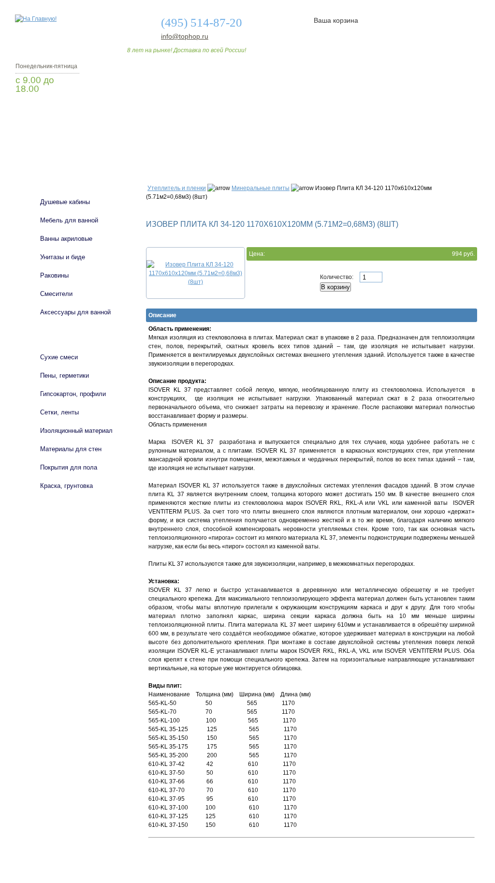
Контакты (439, 146)
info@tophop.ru (184, 36)
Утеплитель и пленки (176, 188)
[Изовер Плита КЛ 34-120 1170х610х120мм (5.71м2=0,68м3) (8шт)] (195, 273)
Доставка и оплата (242, 146)
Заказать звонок (66, 113)
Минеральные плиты (261, 188)
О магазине (166, 146)
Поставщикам (373, 146)
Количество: (337, 277)
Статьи (311, 146)
